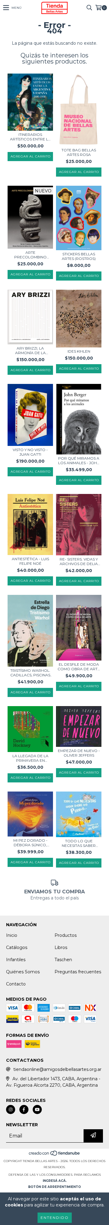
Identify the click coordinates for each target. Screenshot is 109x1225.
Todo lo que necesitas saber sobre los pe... (79, 843)
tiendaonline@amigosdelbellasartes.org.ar (57, 1069)
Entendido (55, 1217)
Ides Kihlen (79, 351)
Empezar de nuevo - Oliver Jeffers (79, 752)
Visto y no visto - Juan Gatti (30, 452)
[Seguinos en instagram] (10, 1109)
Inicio (11, 935)
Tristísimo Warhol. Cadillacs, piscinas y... (30, 672)
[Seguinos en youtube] (37, 1109)
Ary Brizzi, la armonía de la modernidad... (30, 350)
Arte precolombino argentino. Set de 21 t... (30, 254)
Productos (65, 935)
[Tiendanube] (54, 1155)
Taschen (63, 959)
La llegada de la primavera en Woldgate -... (30, 758)
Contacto (16, 984)
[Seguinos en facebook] (23, 1109)
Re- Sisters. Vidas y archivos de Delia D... (79, 561)
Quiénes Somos (23, 972)
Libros (60, 947)
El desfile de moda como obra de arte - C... (79, 666)
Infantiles (15, 959)
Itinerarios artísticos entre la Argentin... (30, 136)
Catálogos (16, 947)
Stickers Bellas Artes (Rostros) (79, 256)
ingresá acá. (55, 1181)
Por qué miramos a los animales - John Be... (79, 460)
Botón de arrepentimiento (54, 1187)
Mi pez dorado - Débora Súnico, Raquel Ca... (30, 842)
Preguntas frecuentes (77, 972)
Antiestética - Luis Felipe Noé (30, 561)
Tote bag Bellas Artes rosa (78, 152)
